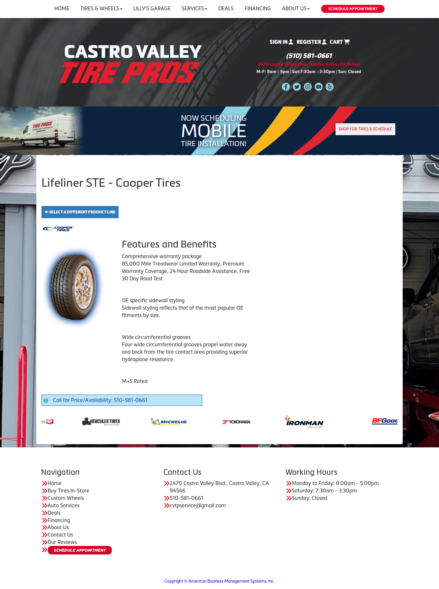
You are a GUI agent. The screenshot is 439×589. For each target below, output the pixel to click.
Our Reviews (62, 542)
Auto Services (63, 505)
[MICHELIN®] (141, 421)
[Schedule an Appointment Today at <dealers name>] (80, 550)
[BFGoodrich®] (364, 421)
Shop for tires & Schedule (365, 129)
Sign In (279, 42)
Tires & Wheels (99, 8)
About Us (294, 8)
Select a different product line (82, 212)
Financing (258, 8)
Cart (337, 42)
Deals (226, 8)
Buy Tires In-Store (68, 490)
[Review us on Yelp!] (330, 86)
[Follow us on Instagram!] (308, 86)
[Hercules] (73, 421)
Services (193, 8)
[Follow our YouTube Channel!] (319, 86)
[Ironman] (276, 421)
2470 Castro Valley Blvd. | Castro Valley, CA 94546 (309, 64)
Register (309, 42)
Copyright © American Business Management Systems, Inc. (219, 581)
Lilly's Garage (152, 8)
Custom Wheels (66, 498)
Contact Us (60, 535)
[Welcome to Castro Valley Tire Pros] (130, 63)
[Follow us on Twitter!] (297, 86)
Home (61, 8)
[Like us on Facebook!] (286, 86)
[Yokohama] (209, 421)
